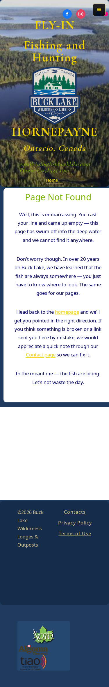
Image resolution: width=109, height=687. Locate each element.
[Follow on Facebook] (67, 14)
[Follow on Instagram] (80, 14)
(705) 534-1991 (53, 170)
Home (52, 180)
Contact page (41, 354)
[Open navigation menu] (99, 9)
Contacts (75, 512)
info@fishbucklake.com (62, 164)
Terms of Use (75, 533)
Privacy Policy (75, 523)
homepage (67, 311)
